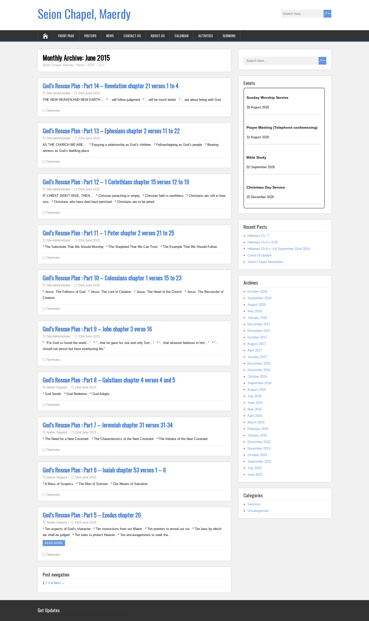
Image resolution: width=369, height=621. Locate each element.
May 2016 (255, 409)
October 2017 (257, 337)
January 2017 (257, 357)
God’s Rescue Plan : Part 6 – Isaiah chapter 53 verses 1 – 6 (104, 470)
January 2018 (257, 318)
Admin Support (57, 387)
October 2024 (257, 291)
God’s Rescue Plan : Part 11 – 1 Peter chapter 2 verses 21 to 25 (108, 233)
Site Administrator (59, 93)
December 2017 (259, 324)
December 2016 (259, 363)
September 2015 (259, 461)
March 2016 (256, 422)
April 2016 (255, 416)
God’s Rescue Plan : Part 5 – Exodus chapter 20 (92, 515)
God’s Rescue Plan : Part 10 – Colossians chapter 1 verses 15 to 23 (112, 278)
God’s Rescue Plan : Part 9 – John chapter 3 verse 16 (97, 329)
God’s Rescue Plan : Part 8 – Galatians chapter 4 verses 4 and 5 (109, 380)
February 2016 (258, 429)
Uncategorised (258, 511)
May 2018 (255, 311)
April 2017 (255, 350)
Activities (205, 35)
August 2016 (257, 389)
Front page (66, 35)
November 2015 (259, 448)
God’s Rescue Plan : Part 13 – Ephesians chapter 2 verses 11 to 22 (111, 130)
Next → (59, 583)
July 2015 (255, 468)
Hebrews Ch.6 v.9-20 (263, 242)
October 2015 (257, 455)
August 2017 (257, 344)
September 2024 (259, 298)
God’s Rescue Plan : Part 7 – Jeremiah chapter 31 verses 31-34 (108, 425)
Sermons (229, 35)
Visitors (90, 35)
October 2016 (257, 376)
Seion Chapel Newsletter (265, 262)
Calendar (181, 35)
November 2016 (259, 370)
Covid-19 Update (260, 255)
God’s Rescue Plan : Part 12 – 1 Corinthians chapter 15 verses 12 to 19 (116, 182)
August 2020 (257, 304)
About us (158, 35)
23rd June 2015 (89, 93)
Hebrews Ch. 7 (258, 236)
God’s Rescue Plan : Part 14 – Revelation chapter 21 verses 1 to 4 (110, 85)
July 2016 (255, 396)
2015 (91, 65)
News (110, 35)
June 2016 (255, 403)
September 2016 (259, 383)
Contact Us (132, 35)
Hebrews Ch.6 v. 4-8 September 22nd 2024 (279, 249)
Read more (54, 543)
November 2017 (259, 331)
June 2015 (255, 474)
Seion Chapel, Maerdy (84, 13)
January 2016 (257, 435)
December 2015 (259, 442)
